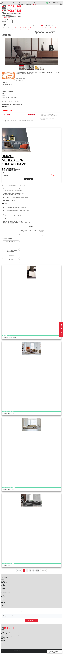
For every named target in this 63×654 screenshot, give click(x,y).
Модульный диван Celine (8, 411)
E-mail (4, 174)
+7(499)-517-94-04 (53, 3)
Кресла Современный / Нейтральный (11, 251)
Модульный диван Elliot (8, 563)
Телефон (5, 175)
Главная (9, 2)
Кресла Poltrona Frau (7, 84)
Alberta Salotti (11, 413)
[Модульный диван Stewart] (31, 452)
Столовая (3, 598)
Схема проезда (6, 17)
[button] (3, 52)
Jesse (9, 565)
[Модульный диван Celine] (31, 376)
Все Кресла (11, 255)
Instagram (3, 640)
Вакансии (36, 2)
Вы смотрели (52, 652)
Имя (4, 172)
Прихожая (3, 601)
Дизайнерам (28, 4)
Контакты (20, 4)
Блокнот (51, 651)
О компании (44, 2)
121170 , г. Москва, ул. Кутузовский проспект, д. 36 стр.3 (12, 16)
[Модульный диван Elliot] (31, 528)
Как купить (30, 2)
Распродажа (22, 2)
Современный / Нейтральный (9, 97)
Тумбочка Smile (6, 335)
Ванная (2, 604)
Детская (3, 602)
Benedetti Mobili (11, 337)
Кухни (2, 599)
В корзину (18, 114)
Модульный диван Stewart (9, 487)
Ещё (2, 590)
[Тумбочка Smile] (31, 300)
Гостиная (10, 259)
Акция (34, 4)
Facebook (3, 642)
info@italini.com (29, 73)
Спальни (3, 596)
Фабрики (15, 2)
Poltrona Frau (19, 80)
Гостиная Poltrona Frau (10, 246)
